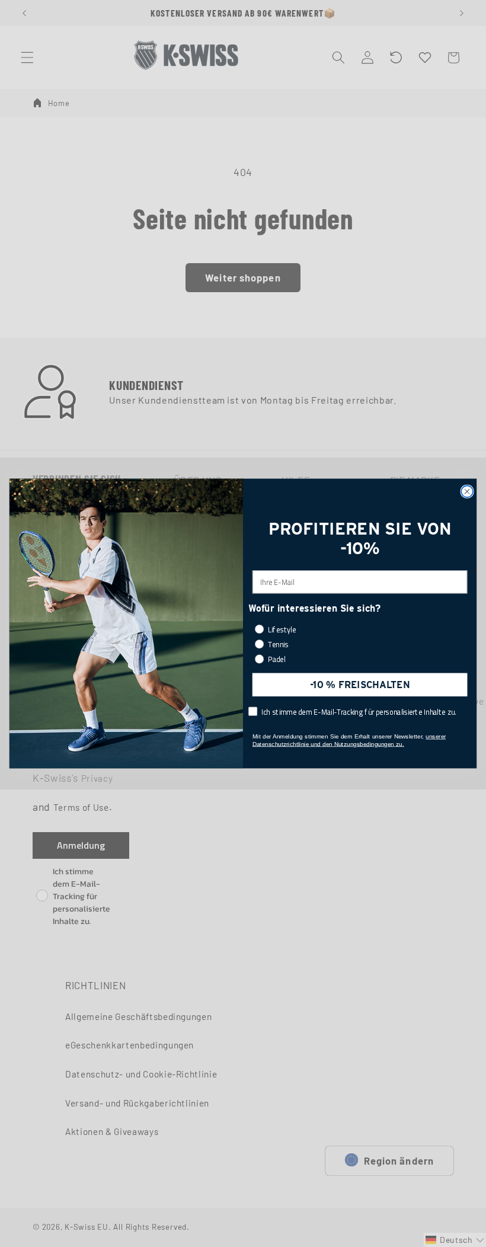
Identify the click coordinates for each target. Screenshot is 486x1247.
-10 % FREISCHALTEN (360, 684)
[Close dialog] (467, 491)
